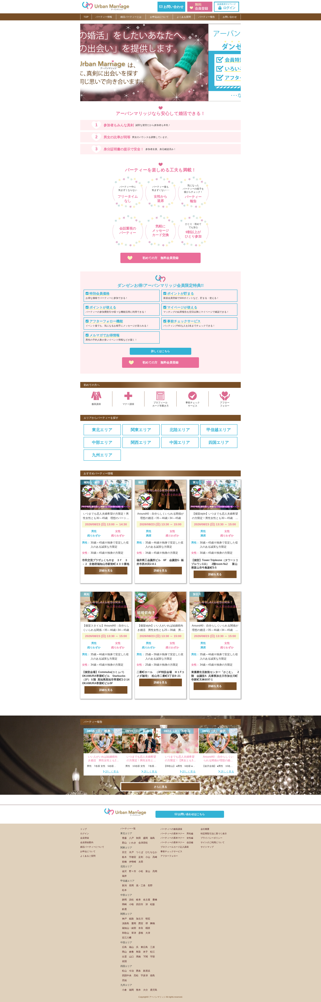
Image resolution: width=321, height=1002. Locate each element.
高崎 (154, 857)
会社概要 (205, 829)
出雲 (124, 956)
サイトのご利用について (213, 842)
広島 (124, 947)
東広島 (144, 947)
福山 (131, 947)
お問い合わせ (173, 7)
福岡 (131, 989)
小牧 (131, 904)
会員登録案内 (86, 842)
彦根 (140, 933)
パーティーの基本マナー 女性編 (176, 838)
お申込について (87, 851)
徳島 (152, 975)
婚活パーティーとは (130, 17)
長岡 (131, 885)
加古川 (139, 918)
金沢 (124, 871)
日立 (124, 852)
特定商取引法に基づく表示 (214, 833)
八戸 (131, 838)
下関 (145, 956)
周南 (138, 956)
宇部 (152, 956)
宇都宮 (132, 857)
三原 (152, 947)
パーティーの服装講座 (171, 829)
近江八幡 (126, 937)
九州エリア (102, 455)
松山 (124, 970)
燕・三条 (140, 885)
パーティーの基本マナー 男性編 (176, 833)
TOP (86, 17)
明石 (147, 918)
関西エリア (141, 442)
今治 (131, 970)
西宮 (140, 923)
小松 (140, 871)
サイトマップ (207, 847)
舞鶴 (152, 923)
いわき (132, 842)
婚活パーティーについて (92, 847)
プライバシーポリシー (211, 838)
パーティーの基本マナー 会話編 (176, 842)
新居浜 (146, 970)
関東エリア (141, 429)
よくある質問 (184, 17)
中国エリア (180, 442)
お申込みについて (159, 17)
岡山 (124, 951)
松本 (124, 890)
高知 (124, 980)
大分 (145, 989)
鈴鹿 (124, 909)
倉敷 (131, 951)
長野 (150, 885)
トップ (83, 829)
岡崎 (124, 904)
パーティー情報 (104, 17)
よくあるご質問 (87, 856)
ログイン (84, 833)
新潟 (124, 885)
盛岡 (145, 838)
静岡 (124, 899)
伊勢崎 (132, 861)
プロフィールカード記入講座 (174, 847)
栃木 (124, 857)
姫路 (131, 918)
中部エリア (102, 442)
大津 (147, 933)
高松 (136, 975)
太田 (140, 861)
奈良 (140, 928)
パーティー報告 (206, 17)
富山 (147, 871)
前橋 (124, 861)
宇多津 (144, 975)
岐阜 (138, 899)
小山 (147, 857)
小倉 (124, 989)
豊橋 (154, 899)
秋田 (138, 838)
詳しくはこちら (160, 351)
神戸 (124, 918)
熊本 (138, 989)
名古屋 (146, 899)
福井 (124, 876)
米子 (145, 951)
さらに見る (160, 786)
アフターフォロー (169, 856)
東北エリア (102, 429)
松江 (152, 951)
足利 (140, 857)
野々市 (132, 871)
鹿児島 (153, 989)
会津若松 (143, 842)
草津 (133, 933)
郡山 (124, 842)
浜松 (131, 899)
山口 (131, 956)
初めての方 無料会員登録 (160, 258)
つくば (139, 852)
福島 (152, 838)
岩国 (124, 961)
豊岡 (133, 923)
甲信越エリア (218, 429)
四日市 (139, 904)
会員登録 (84, 838)
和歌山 (125, 933)
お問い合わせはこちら (191, 814)
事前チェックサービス (171, 851)
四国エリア (218, 442)
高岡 (154, 871)
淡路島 (125, 923)
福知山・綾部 (129, 928)
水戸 (131, 852)
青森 (124, 838)
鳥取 (138, 951)
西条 (138, 970)
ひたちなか (151, 852)
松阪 (152, 904)
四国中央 (126, 975)
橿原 (147, 928)
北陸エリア (180, 429)
